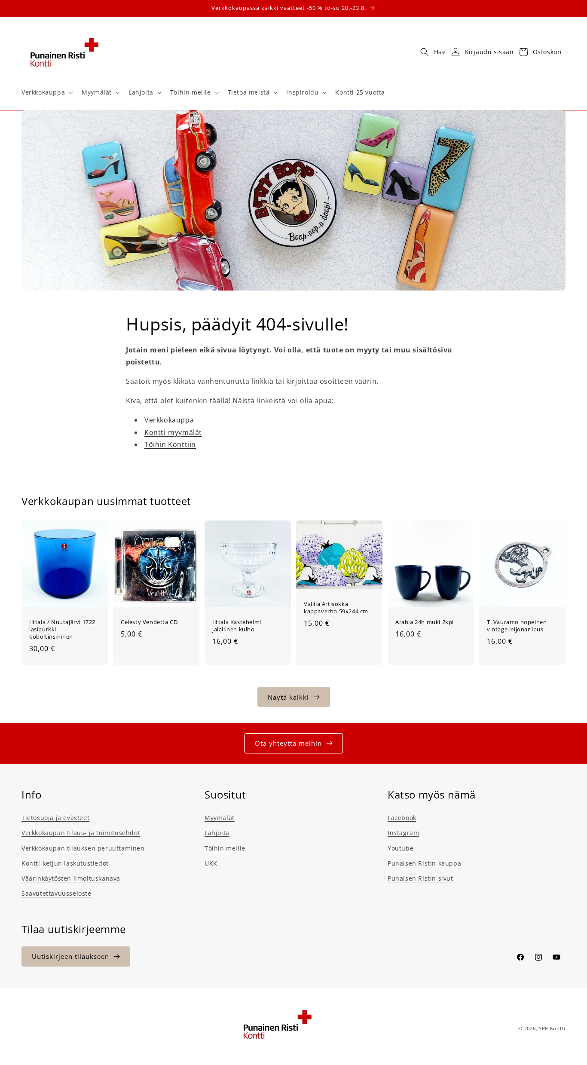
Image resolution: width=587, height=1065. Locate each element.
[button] (46, 92)
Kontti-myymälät (173, 432)
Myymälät (220, 818)
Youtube (400, 848)
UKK (211, 863)
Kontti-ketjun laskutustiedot (65, 863)
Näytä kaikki (288, 696)
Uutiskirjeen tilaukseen (70, 956)
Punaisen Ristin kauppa (424, 863)
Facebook (402, 818)
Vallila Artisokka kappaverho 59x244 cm (336, 607)
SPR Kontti (552, 1028)
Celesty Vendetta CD (149, 622)
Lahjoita (217, 833)
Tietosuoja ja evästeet (55, 818)
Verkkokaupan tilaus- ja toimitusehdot (80, 833)
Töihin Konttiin (170, 445)
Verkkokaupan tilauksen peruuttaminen (83, 848)
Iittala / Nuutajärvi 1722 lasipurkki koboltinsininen (62, 629)
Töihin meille (225, 848)
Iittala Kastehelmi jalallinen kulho (236, 625)
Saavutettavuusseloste (56, 893)
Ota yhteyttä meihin (288, 743)
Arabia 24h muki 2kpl (424, 622)
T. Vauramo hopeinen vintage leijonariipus (517, 625)
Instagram (403, 833)
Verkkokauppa (169, 420)
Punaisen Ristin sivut (420, 878)
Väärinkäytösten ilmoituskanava (70, 878)
